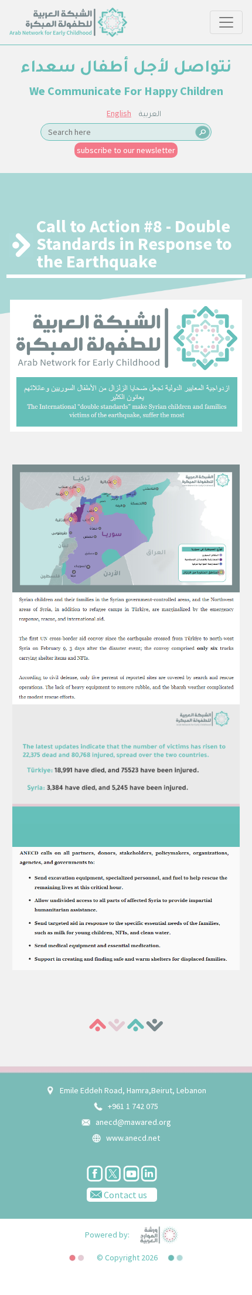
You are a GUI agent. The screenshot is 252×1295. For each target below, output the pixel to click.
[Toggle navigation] (226, 22)
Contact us (124, 1195)
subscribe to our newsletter (126, 150)
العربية (150, 115)
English (119, 113)
